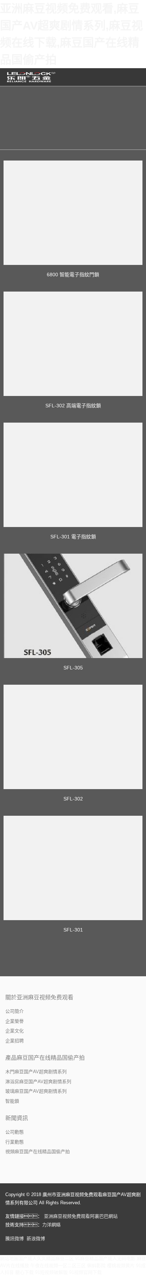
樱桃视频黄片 (121, 1265)
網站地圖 (9, 1258)
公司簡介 (14, 1011)
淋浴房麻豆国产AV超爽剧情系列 (38, 1081)
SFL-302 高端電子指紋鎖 (73, 405)
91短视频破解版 (51, 1272)
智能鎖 (12, 1101)
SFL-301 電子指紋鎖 (73, 536)
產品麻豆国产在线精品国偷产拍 (45, 1058)
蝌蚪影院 (96, 1265)
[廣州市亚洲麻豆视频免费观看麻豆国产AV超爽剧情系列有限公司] (31, 77)
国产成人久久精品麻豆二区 (46, 1258)
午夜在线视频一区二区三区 (58, 1265)
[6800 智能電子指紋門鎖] (73, 213)
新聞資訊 (16, 1118)
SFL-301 (73, 930)
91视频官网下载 (85, 1272)
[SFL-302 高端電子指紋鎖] (73, 344)
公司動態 (14, 1132)
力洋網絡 (51, 1224)
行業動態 (14, 1142)
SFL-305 (73, 667)
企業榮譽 (14, 1021)
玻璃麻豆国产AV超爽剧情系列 (36, 1091)
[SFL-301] (73, 868)
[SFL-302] (73, 737)
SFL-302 (73, 799)
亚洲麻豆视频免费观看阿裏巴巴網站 (81, 1216)
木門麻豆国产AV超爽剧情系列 (36, 1071)
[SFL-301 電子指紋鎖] (73, 475)
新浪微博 (36, 1238)
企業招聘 (14, 1040)
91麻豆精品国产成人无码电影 (105, 1258)
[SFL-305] (73, 606)
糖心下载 (24, 1272)
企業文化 (14, 1030)
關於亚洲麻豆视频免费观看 (39, 997)
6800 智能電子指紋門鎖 (73, 274)
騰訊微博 (14, 1238)
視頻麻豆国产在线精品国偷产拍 (37, 1151)
